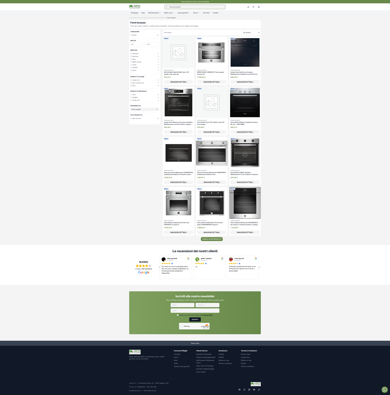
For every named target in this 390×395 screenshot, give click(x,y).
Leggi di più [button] (233, 276)
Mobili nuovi (168, 13)
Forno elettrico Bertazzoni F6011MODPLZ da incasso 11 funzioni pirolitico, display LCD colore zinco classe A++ (244, 224)
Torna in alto (195, 343)
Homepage (134, 13)
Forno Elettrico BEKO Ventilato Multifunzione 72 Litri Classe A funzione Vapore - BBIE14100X (244, 174)
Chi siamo (206, 13)
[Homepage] (135, 7)
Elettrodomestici (153, 13)
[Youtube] (254, 389)
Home (131, 17)
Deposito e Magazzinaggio (205, 369)
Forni (164, 17)
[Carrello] (259, 7)
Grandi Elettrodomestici (153, 17)
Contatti (215, 13)
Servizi (195, 13)
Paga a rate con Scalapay (204, 366)
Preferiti (221, 357)
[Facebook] (239, 389)
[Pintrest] (249, 389)
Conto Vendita (201, 372)
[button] (259, 267)
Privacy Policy (208, 315)
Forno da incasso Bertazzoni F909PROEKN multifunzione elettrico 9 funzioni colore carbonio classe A (178, 174)
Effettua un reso (224, 360)
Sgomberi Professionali (203, 354)
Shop (143, 13)
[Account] (248, 7)
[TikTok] (259, 389)
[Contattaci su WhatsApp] (384, 389)
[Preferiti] (253, 7)
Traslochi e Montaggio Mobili (205, 357)
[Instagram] (244, 389)
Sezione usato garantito (182, 366)
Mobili (176, 363)
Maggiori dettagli (178, 82)
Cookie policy (245, 357)
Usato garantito (183, 13)
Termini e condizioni (225, 363)
